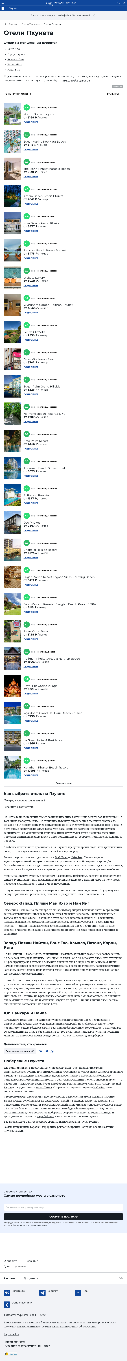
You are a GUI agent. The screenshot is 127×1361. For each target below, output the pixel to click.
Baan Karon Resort (37, 631)
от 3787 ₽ (31, 416)
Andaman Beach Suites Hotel (44, 468)
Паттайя (108, 1126)
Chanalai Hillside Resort (40, 549)
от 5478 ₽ (31, 253)
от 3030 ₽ (31, 280)
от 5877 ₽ (31, 226)
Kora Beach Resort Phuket (42, 223)
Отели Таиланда (31, 24)
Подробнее (31, 122)
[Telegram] (46, 1051)
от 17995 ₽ (31, 770)
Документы (31, 1278)
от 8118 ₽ (30, 607)
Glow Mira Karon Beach (40, 359)
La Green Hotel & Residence (43, 740)
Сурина (31, 1071)
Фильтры (113, 93)
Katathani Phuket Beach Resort (46, 767)
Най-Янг (76, 857)
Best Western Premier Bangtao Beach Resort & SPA (60, 604)
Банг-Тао (13, 48)
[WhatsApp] (52, 1051)
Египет (63, 1121)
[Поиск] (118, 3)
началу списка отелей (31, 800)
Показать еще (63, 783)
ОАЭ (84, 1121)
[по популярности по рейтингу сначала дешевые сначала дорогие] (17, 94)
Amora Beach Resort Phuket (43, 196)
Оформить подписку (63, 1216)
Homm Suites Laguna (39, 114)
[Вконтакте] (41, 1051)
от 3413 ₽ (30, 580)
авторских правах (54, 1322)
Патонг (16, 980)
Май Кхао (61, 857)
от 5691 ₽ (30, 172)
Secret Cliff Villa (34, 332)
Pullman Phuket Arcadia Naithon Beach (52, 658)
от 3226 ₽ (30, 389)
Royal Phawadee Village (40, 686)
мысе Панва (44, 1087)
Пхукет (8, 1130)
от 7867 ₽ (31, 525)
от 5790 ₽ (31, 716)
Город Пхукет (16, 54)
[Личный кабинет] (124, 3)
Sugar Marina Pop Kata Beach (45, 141)
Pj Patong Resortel (37, 495)
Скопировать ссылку (18, 1051)
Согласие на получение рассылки (30, 1225)
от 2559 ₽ (30, 335)
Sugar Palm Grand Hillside (42, 386)
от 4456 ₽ (31, 444)
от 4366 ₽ (31, 743)
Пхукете (13, 816)
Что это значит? (81, 15)
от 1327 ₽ (30, 498)
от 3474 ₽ (30, 553)
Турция (93, 1121)
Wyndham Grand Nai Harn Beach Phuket (53, 713)
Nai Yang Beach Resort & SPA (44, 413)
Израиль (75, 1121)
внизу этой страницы (76, 80)
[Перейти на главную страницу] (61, 3)
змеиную (105, 1112)
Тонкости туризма (6, 24)
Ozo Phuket (32, 522)
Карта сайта (11, 1334)
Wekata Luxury (34, 277)
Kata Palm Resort (36, 441)
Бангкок (86, 1126)
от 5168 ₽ (30, 117)
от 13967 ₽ (31, 661)
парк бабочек (45, 1116)
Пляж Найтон (13, 953)
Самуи (19, 1130)
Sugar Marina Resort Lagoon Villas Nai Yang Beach (59, 577)
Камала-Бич (15, 59)
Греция (52, 1121)
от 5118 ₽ (30, 144)
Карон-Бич (14, 64)
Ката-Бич (13, 69)
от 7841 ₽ (30, 199)
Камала (8, 965)
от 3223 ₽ (30, 689)
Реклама (117, 86)
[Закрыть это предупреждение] (93, 15)
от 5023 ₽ (31, 471)
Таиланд (13, 24)
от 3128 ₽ (30, 634)
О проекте (10, 1260)
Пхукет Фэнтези (87, 1104)
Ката (54, 1004)
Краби (97, 1126)
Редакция (32, 1260)
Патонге (47, 1079)
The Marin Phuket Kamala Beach (47, 168)
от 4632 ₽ (31, 308)
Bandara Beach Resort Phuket (45, 250)
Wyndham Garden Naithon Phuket (48, 305)
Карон (85, 992)
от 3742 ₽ (30, 362)
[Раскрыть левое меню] (3, 3)
